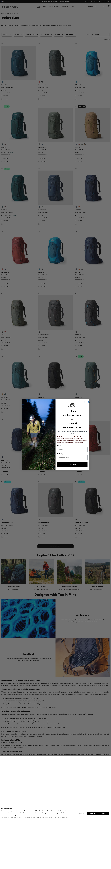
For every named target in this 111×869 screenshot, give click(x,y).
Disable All (92, 813)
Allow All (103, 813)
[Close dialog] (86, 402)
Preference (81, 813)
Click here (22, 817)
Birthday (60, 454)
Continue (72, 465)
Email (59, 446)
